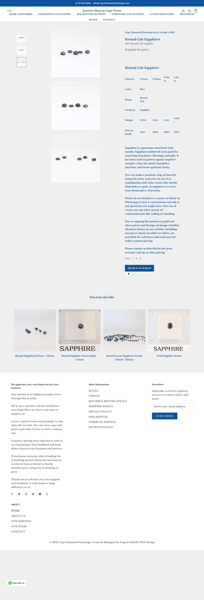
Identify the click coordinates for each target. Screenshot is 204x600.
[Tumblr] (47, 494)
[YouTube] (40, 494)
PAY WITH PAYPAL (101, 427)
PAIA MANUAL (98, 416)
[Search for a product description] (189, 10)
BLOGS (93, 19)
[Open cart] (195, 10)
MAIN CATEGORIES (21, 14)
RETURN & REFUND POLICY (108, 401)
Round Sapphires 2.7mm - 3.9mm (35, 355)
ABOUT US (18, 516)
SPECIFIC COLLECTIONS (91, 14)
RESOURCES (187, 14)
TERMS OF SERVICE (102, 422)
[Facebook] (133, 258)
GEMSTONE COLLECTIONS (128, 14)
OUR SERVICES (21, 521)
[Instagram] (26, 494)
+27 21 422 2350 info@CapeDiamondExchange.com (102, 3)
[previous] (9, 332)
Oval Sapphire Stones (169, 355)
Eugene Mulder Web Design (137, 542)
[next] (195, 332)
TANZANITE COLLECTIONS (54, 14)
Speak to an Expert (139, 268)
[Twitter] (136, 258)
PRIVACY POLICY (100, 411)
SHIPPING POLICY (101, 406)
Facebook (48, 421)
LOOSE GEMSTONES (162, 14)
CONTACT (109, 19)
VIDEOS (94, 396)
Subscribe (164, 416)
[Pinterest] (140, 258)
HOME (15, 510)
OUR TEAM (18, 526)
